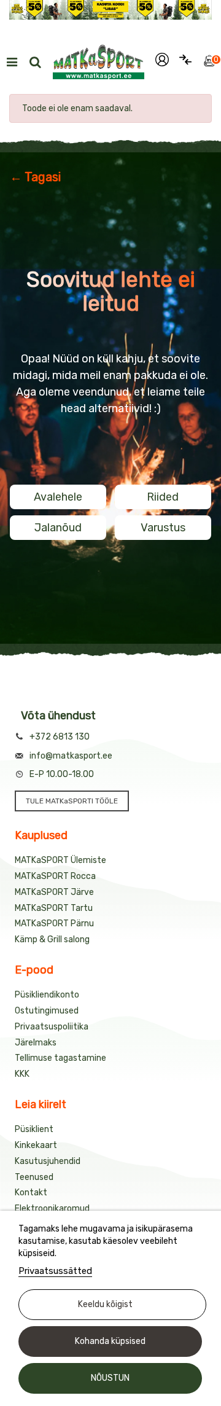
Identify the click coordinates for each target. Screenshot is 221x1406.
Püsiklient (34, 1129)
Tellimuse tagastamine (60, 1058)
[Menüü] (11, 62)
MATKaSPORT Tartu (54, 908)
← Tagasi (35, 177)
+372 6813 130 (59, 737)
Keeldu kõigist (105, 1304)
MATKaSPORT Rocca (55, 876)
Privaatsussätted (55, 1270)
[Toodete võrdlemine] (185, 62)
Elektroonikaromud (52, 1208)
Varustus (163, 527)
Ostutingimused (47, 1011)
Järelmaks (35, 1042)
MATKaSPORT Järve (54, 892)
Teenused (34, 1177)
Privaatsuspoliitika (51, 1026)
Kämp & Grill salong (52, 939)
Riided (163, 497)
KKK (22, 1074)
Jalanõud (58, 527)
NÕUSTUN (110, 1378)
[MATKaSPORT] (98, 62)
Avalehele (58, 497)
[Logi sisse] (162, 62)
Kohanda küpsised (110, 1341)
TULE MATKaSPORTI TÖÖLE (72, 801)
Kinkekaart (36, 1145)
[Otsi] (35, 62)
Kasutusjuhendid (47, 1161)
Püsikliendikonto (47, 995)
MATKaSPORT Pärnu (54, 923)
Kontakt (31, 1192)
